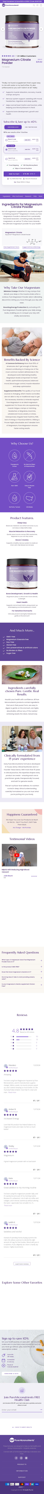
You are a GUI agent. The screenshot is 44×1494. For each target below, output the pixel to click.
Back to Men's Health (23, 1427)
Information (22, 1471)
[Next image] (41, 29)
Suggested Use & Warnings (31, 247)
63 (8, 1314)
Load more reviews (22, 1264)
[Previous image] (3, 29)
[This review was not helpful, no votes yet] (38, 1137)
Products (21, 1464)
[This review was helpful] (34, 1100)
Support (22, 1477)
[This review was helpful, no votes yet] (34, 1255)
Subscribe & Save (11, 1373)
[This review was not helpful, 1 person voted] (38, 1100)
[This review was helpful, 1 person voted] (34, 1137)
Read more (12, 1092)
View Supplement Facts (11, 247)
